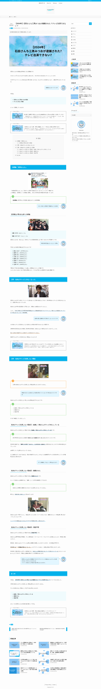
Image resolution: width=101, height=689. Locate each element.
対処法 (74, 48)
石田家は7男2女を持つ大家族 (25, 143)
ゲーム (74, 34)
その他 (74, 39)
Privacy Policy (48, 684)
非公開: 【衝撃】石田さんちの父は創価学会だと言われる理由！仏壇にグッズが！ (44, 114)
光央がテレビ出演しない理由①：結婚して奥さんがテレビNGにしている (35, 149)
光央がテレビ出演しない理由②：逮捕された (29, 151)
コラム (74, 36)
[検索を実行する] (90, 23)
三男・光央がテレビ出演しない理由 (26, 147)
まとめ (18, 155)
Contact (54, 684)
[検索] (91, 1)
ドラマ (74, 45)
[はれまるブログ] (50, 10)
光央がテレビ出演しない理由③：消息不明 (28, 153)
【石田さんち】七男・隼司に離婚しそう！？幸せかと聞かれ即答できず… (42, 126)
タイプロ (74, 42)
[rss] (89, 1)
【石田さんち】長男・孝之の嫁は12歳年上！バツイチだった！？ (40, 611)
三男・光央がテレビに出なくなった (26, 145)
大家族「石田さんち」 (22, 141)
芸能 (73, 51)
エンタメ (74, 31)
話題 (11, 28)
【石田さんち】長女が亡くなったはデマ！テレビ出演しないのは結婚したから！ (44, 344)
